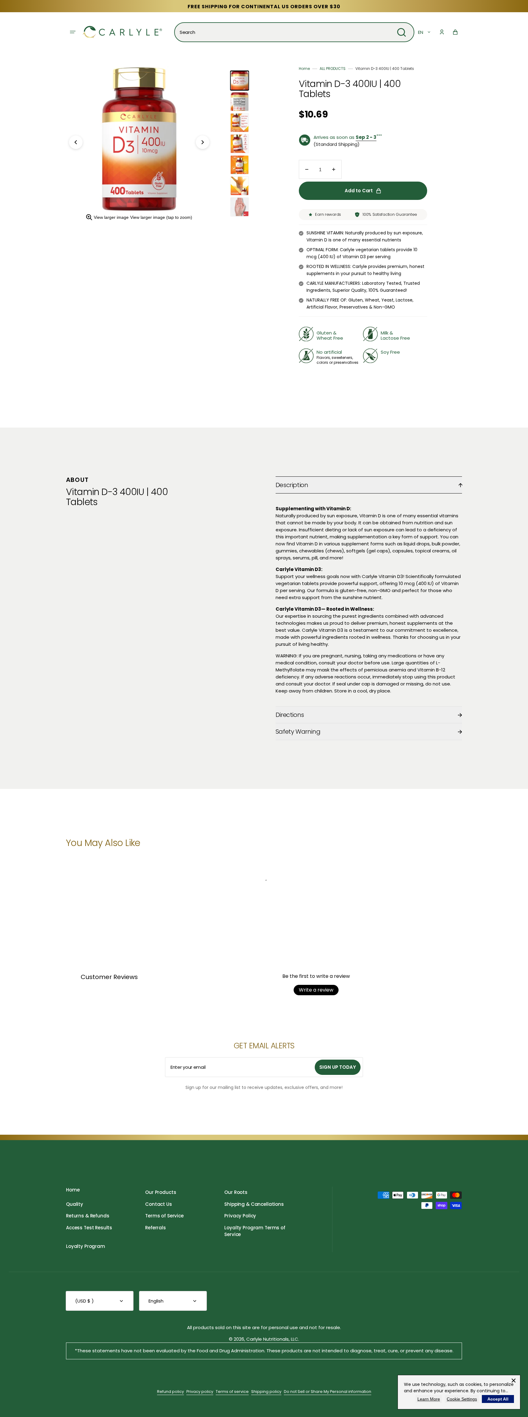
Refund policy (170, 1391)
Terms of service (232, 1391)
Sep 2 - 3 (366, 137)
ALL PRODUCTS (333, 68)
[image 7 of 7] (239, 207)
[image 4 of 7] (239, 144)
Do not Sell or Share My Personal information (327, 1391)
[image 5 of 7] (239, 165)
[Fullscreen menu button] (72, 32)
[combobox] (294, 32)
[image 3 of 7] (239, 122)
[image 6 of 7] (239, 186)
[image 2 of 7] (239, 101)
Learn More (428, 1399)
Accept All (497, 1399)
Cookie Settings (462, 1399)
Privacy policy (199, 1391)
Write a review (316, 989)
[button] (442, 32)
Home (304, 68)
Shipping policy (266, 1391)
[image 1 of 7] (239, 80)
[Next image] (202, 142)
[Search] (401, 32)
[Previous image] (75, 142)
